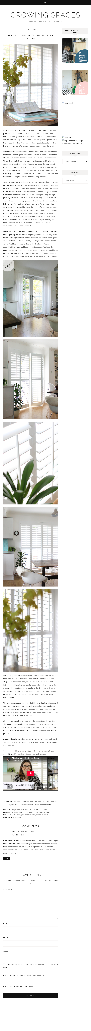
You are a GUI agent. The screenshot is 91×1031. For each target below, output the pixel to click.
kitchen (42, 812)
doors (31, 812)
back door (7, 812)
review (38, 815)
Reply (7, 858)
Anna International (21, 832)
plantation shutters (28, 815)
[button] (45, 2)
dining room (23, 812)
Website (7, 951)
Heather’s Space (24, 754)
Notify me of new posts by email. (19, 986)
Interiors (28, 810)
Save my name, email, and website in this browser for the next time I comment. (30, 966)
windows (18, 817)
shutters (45, 815)
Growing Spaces (45, 15)
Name (6, 924)
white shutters (8, 817)
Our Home (36, 810)
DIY (22, 810)
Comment (7, 890)
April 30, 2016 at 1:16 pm (21, 835)
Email (6, 937)
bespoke (15, 812)
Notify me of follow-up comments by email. (24, 976)
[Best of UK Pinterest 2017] (75, 62)
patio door (17, 815)
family (36, 812)
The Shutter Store (29, 143)
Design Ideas (16, 810)
